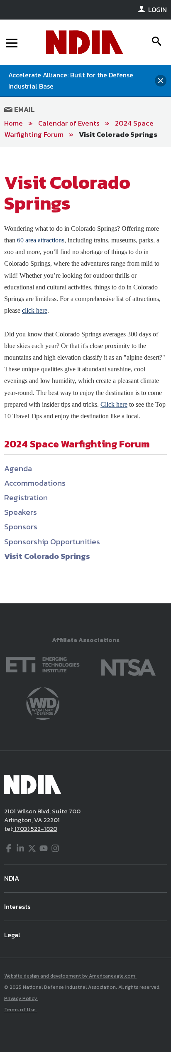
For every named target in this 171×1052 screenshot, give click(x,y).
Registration (26, 497)
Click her (112, 404)
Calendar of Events (69, 123)
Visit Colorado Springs (118, 134)
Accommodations (35, 483)
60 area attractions (40, 240)
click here (34, 310)
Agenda (18, 468)
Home (13, 123)
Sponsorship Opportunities (52, 542)
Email (23, 109)
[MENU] (11, 42)
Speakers (20, 512)
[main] (85, 375)
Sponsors (20, 527)
